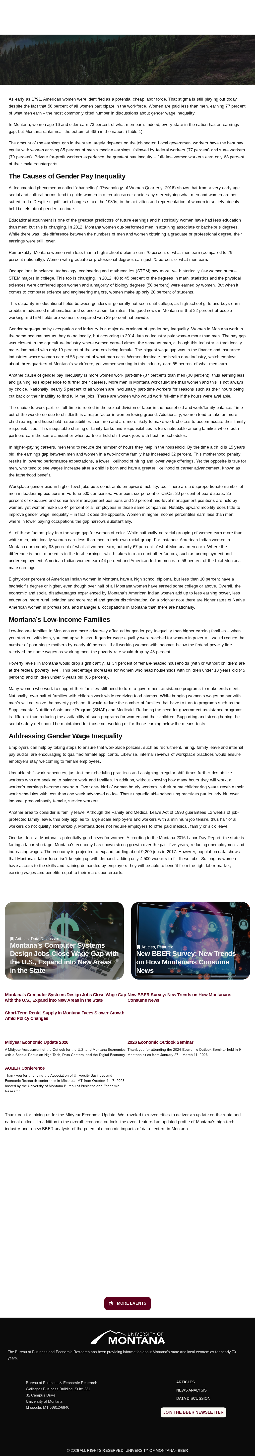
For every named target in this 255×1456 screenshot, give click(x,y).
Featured (165, 947)
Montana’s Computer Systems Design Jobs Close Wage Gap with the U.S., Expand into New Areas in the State (65, 997)
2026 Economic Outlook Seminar (160, 1042)
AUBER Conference (25, 1068)
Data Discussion (46, 939)
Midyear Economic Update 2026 (36, 1042)
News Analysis (191, 1390)
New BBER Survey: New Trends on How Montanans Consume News (186, 962)
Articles (22, 939)
